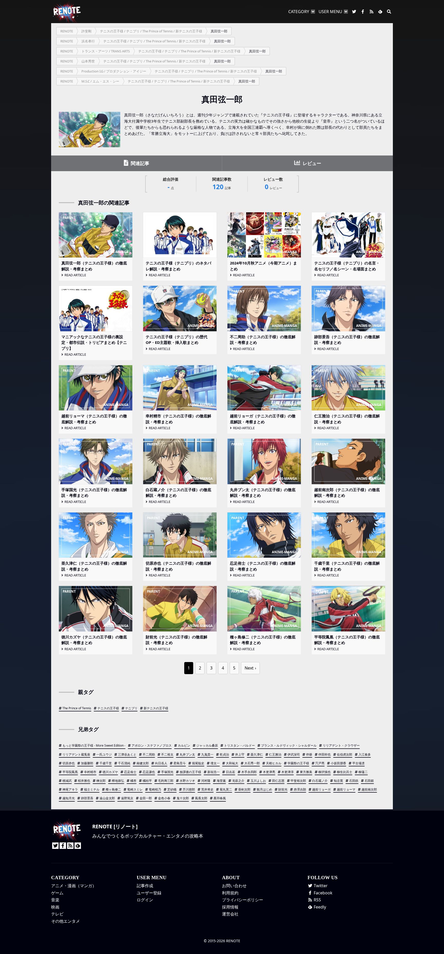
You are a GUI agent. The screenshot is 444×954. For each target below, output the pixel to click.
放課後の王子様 (190, 772)
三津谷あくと (127, 754)
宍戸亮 (320, 763)
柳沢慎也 (324, 772)
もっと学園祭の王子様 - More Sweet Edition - (93, 745)
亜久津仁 (257, 754)
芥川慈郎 (189, 789)
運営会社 (230, 914)
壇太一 (215, 763)
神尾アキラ (70, 789)
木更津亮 (269, 772)
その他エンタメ (65, 921)
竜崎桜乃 (155, 789)
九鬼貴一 (207, 754)
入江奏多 (364, 754)
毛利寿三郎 (165, 780)
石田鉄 (353, 780)
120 (222, 184)
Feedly (319, 907)
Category (298, 11)
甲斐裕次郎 (298, 780)
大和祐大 (232, 763)
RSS (317, 900)
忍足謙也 (149, 772)
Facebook (322, 893)
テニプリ (131, 708)
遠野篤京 (127, 798)
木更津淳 (287, 772)
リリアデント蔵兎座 (76, 754)
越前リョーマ (346, 789)
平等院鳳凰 (70, 772)
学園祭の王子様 (298, 763)
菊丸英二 (226, 789)
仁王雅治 (275, 754)
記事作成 (145, 885)
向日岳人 (161, 763)
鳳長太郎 (201, 798)
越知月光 (68, 798)
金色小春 (164, 798)
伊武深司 (294, 754)
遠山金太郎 (107, 798)
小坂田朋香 (338, 763)
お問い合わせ (234, 885)
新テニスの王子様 (156, 708)
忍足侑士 (130, 772)
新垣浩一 (213, 772)
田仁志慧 (278, 780)
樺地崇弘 (118, 780)
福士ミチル (91, 789)
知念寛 (338, 780)
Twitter (320, 885)
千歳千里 (105, 763)
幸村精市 (90, 772)
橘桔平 (147, 780)
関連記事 (139, 163)
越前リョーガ (321, 789)
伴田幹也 (324, 754)
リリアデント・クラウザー (341, 745)
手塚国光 (167, 772)
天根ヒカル (273, 763)
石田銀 (369, 780)
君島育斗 (179, 763)
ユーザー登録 (149, 893)
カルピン (184, 745)
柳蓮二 (363, 772)
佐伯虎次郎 (344, 754)
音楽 (55, 900)
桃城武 (67, 780)
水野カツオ (187, 780)
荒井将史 (207, 789)
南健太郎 (142, 763)
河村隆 (205, 780)
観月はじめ (264, 789)
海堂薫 (221, 780)
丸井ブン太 (187, 754)
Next (249, 668)
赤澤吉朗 (300, 789)
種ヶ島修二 (113, 789)
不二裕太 (167, 754)
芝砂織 (172, 789)
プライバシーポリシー (242, 900)
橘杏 (133, 780)
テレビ (57, 914)
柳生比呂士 (344, 772)
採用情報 (230, 907)
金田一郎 (146, 798)
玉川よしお (258, 780)
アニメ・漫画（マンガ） (73, 885)
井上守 (239, 754)
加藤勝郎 (87, 763)
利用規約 (230, 893)
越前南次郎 (369, 789)
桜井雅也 (84, 780)
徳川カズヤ (110, 772)
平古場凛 (358, 763)
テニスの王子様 (108, 708)
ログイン (145, 900)
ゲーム (57, 893)
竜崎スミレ (135, 789)
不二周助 (149, 754)
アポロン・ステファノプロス (152, 745)
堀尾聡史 (198, 763)
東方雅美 (306, 772)
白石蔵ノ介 (320, 780)
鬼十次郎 (183, 798)
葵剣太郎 (244, 789)
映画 (55, 907)
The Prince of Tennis (76, 708)
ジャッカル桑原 (207, 745)
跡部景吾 (87, 798)
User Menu (330, 11)
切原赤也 (68, 763)
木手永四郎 (249, 772)
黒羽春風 (220, 798)
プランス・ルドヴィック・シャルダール (289, 745)
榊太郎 (101, 780)
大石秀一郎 (252, 763)
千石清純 (124, 763)
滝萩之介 (238, 780)
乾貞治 (224, 754)
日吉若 (230, 772)
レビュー (311, 163)
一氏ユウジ (104, 754)
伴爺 (309, 754)
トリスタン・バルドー (239, 745)
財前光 (283, 789)
